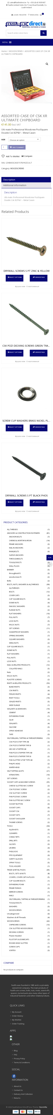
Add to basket (18, 147)
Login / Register (19, 15)
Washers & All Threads (16, 917)
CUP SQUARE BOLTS (17, 599)
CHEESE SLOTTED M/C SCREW (21, 785)
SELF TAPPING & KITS (15, 771)
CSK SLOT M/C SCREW (18, 793)
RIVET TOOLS (14, 698)
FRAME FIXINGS (15, 888)
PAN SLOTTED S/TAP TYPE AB (20, 760)
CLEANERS (13, 833)
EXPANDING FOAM (16, 716)
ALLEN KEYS (13, 829)
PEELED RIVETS (15, 694)
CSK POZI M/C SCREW (18, 789)
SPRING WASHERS (16, 635)
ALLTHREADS (14, 588)
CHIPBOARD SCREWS (17, 924)
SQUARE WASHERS (16, 639)
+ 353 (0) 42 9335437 (38, 2)
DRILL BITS (13, 840)
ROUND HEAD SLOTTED (18, 943)
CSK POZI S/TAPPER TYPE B (20, 745)
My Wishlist (16, 1020)
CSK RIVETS (13, 690)
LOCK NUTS (13, 621)
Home (4, 51)
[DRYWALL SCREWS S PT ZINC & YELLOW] (26, 244)
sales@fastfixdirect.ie (18, 2)
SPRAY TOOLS (14, 862)
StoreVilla (43, 1107)
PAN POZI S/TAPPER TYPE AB (20, 752)
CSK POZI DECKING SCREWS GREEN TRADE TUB (26, 345)
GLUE (11, 720)
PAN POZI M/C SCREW (18, 796)
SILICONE (12, 727)
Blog (15, 1050)
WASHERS (13, 906)
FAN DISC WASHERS (17, 606)
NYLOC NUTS (14, 624)
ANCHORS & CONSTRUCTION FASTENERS (23, 533)
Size (3, 139)
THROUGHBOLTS (16, 559)
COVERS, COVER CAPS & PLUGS (22, 877)
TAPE (11, 734)
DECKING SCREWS (16, 932)
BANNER (10, 569)
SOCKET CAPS (14, 807)
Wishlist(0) (34, 15)
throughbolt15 (15, 573)
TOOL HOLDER (15, 866)
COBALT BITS (14, 837)
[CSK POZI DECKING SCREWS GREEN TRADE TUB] (26, 319)
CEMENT (12, 712)
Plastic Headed (15, 936)
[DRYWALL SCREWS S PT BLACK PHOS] (26, 469)
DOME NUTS (14, 602)
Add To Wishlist (33, 286)
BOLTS (11, 591)
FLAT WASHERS (15, 613)
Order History (17, 1016)
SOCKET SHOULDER (17, 818)
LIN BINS (12, 848)
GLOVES (12, 844)
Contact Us (18, 1090)
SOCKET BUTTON (16, 804)
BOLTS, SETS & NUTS (17, 873)
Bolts (9, 581)
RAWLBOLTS (14, 551)
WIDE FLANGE (14, 705)
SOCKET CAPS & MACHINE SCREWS (21, 782)
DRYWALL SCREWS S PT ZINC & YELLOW (27, 270)
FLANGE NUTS (14, 610)
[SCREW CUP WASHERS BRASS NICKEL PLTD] (26, 394)
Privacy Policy (19, 1058)
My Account (16, 1012)
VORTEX (12, 950)
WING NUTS (14, 643)
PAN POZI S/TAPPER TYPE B (20, 756)
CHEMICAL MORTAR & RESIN (20, 540)
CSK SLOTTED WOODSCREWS (21, 928)
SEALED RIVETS (15, 701)
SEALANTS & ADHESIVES (16, 709)
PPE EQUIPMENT (15, 855)
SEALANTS (13, 723)
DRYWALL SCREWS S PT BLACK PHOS (26, 495)
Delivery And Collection (23, 1094)
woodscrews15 (15, 577)
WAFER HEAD (14, 767)
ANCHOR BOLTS (15, 536)
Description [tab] (9, 179)
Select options (16, 277)
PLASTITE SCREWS (14, 679)
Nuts (9, 672)
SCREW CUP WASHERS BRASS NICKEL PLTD (26, 420)
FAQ (15, 1054)
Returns (17, 1098)
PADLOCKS (13, 851)
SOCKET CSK (14, 811)
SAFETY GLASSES (16, 859)
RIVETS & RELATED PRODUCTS (19, 683)
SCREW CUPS (14, 946)
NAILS (11, 895)
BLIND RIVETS (14, 687)
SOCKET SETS (14, 815)
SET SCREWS (14, 628)
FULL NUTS (13, 617)
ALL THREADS (12, 529)
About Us (17, 1086)
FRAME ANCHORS (16, 544)
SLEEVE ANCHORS (16, 555)
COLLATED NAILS (15, 668)
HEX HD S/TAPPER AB (17, 749)
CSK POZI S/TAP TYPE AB (19, 742)
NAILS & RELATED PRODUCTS (18, 665)
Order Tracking (18, 1023)
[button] (5, 42)
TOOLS (10, 826)
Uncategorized (13, 914)
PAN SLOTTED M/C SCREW (19, 800)
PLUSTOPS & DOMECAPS (19, 939)
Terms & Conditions (22, 1062)
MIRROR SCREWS (16, 892)
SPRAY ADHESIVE (16, 730)
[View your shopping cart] (41, 14)
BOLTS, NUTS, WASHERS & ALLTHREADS (23, 584)
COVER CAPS (14, 595)
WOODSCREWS (16, 51)
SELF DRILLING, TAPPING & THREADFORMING (25, 738)
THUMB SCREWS (15, 822)
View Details (40, 277)
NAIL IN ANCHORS (16, 548)
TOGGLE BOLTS (15, 562)
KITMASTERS (14, 775)
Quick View (21, 286)
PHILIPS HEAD (14, 763)
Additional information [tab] (14, 185)
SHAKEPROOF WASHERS (19, 632)
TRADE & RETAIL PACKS (16, 870)
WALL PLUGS (14, 566)
